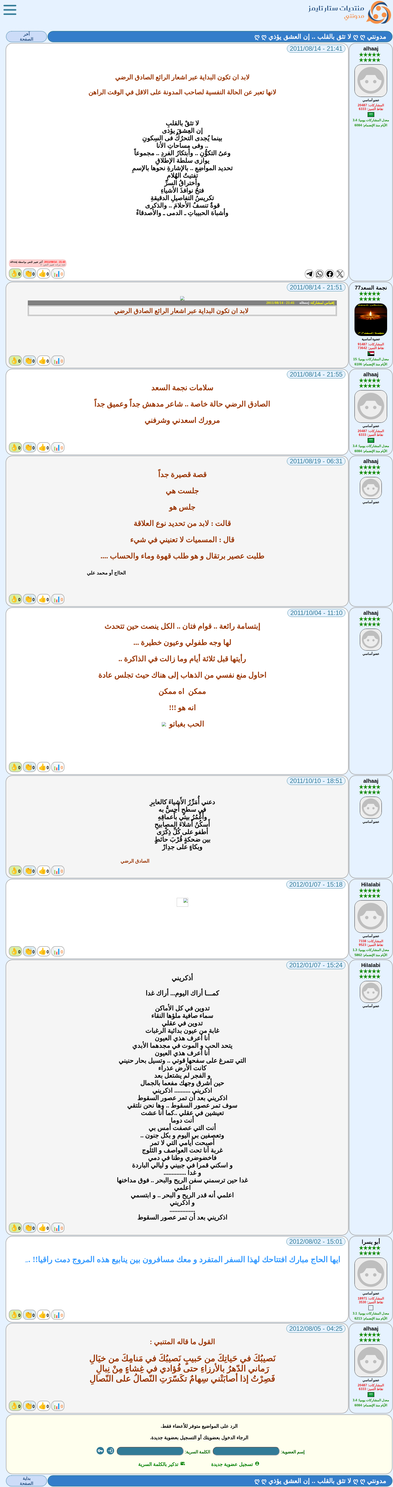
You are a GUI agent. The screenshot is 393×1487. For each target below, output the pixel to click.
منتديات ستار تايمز (336, 8)
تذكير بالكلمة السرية (161, 1464)
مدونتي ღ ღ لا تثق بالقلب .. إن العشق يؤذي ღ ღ (320, 36)
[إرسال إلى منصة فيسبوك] (329, 274)
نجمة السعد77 (371, 288)
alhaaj (371, 49)
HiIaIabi (370, 884)
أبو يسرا (371, 1242)
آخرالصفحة (26, 36)
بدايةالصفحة (26, 1481)
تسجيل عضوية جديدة (235, 1464)
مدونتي (354, 16)
